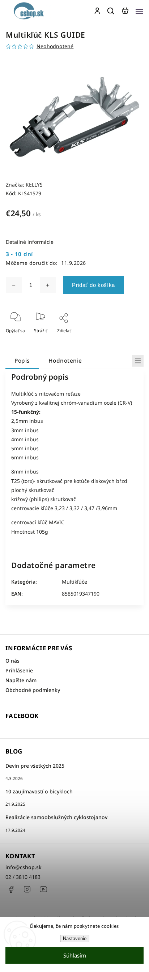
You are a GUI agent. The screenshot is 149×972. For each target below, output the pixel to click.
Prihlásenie (19, 670)
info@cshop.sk (23, 867)
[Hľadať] (111, 11)
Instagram (27, 889)
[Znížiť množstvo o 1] (14, 285)
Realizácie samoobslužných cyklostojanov (56, 817)
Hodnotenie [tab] (65, 360)
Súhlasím (74, 955)
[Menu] (139, 11)
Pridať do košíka (93, 285)
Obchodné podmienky (32, 690)
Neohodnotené (55, 46)
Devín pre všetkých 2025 (34, 765)
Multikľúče (74, 581)
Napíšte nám (21, 680)
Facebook (10, 889)
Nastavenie (74, 938)
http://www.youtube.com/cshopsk (43, 889)
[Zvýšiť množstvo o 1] (48, 285)
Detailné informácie (30, 241)
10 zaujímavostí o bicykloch (39, 791)
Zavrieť (125, 340)
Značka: (24, 184)
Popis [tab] (22, 360)
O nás (12, 660)
